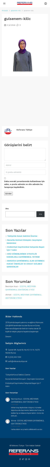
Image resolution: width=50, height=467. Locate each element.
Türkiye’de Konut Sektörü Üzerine (22, 236)
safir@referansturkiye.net (17, 361)
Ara (6, 208)
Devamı (8, 337)
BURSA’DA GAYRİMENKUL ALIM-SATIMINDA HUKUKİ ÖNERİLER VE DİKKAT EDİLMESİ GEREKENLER (25, 264)
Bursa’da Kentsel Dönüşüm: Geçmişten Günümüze (24, 379)
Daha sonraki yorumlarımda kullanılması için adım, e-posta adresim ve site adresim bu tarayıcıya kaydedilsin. (24, 184)
